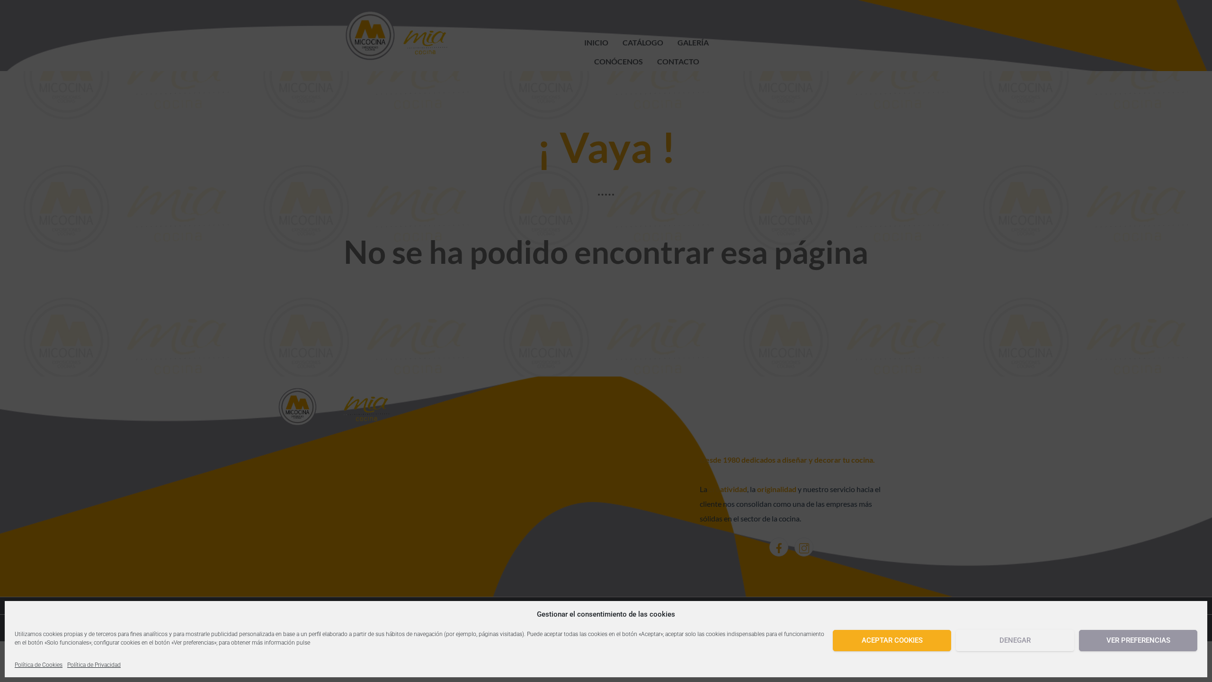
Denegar (1015, 640)
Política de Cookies (38, 665)
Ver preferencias (1138, 640)
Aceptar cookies (892, 640)
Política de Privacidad (94, 665)
